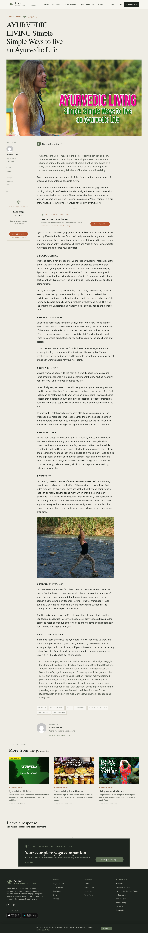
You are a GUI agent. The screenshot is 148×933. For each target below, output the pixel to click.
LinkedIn (9, 178)
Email (8, 185)
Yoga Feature (58, 887)
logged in (23, 827)
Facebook (9, 171)
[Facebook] (8, 905)
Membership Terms (123, 887)
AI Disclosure (121, 895)
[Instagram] (14, 905)
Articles (56, 4)
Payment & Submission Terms (127, 891)
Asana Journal (55, 727)
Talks (69, 708)
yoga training (59, 712)
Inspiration (57, 891)
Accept (106, 928)
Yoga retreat (43, 712)
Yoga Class (80, 708)
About (87, 883)
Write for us (89, 895)
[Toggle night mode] (121, 4)
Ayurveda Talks (14, 17)
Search (114, 4)
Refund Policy (121, 902)
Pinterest (9, 181)
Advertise (119, 883)
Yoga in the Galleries (98, 708)
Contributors (89, 887)
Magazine (88, 891)
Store (100, 4)
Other (55, 895)
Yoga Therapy (71, 4)
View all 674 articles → (60, 735)
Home (46, 4)
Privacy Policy (121, 899)
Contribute (131, 4)
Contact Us (120, 910)
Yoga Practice (87, 4)
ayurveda (42, 708)
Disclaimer (119, 906)
